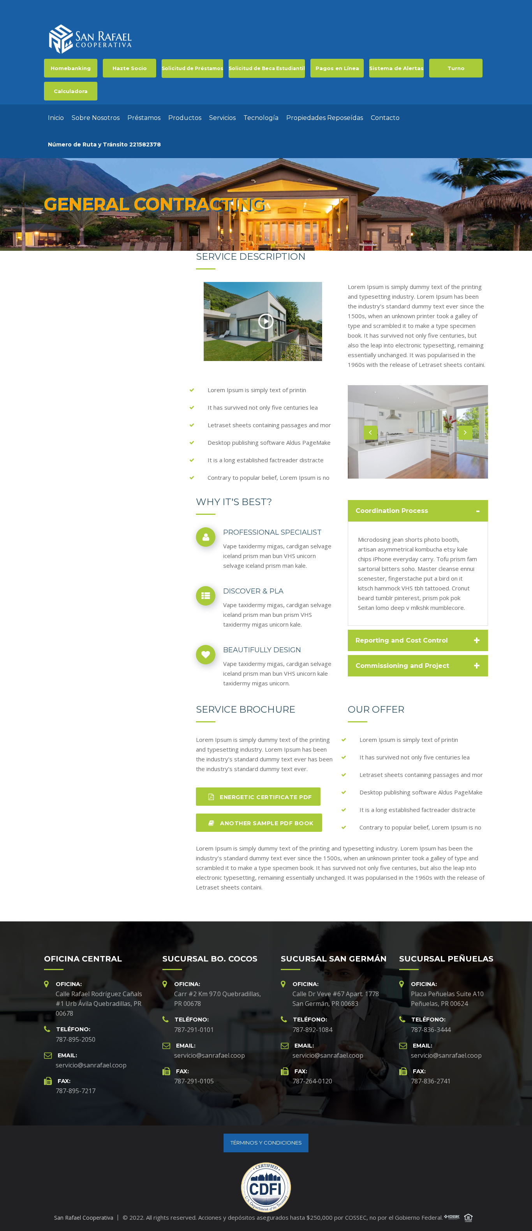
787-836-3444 (431, 1029)
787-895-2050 (75, 1039)
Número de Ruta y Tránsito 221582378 (104, 144)
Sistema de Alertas (396, 68)
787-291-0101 (194, 1029)
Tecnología (260, 118)
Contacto (385, 118)
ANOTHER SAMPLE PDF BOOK (266, 823)
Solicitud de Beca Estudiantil (267, 68)
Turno (456, 68)
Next (465, 433)
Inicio (56, 118)
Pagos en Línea (337, 68)
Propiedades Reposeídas (324, 118)
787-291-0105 (194, 1081)
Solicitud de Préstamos (192, 68)
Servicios (222, 118)
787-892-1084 (312, 1029)
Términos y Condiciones (266, 1142)
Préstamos (143, 118)
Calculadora (71, 91)
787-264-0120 (312, 1081)
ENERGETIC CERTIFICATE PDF (265, 797)
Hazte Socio (130, 68)
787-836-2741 (431, 1081)
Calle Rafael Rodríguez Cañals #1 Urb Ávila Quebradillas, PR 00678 (99, 1004)
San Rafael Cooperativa (83, 1217)
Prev (370, 433)
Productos (184, 118)
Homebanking (71, 68)
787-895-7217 (75, 1091)
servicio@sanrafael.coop (91, 1065)
